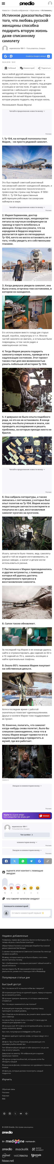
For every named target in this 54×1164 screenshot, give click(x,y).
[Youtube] (21, 1113)
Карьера (5, 1096)
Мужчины (34, 10)
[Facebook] (10, 1113)
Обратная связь (8, 1089)
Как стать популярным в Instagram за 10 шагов (21, 1032)
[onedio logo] (25, 1132)
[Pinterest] (26, 1113)
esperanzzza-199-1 (27, 48)
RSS (3, 1099)
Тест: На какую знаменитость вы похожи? (19, 1004)
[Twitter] (15, 1113)
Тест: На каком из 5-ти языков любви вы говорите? (23, 988)
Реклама (5, 1092)
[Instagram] (4, 1113)
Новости (6, 10)
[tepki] (5, 888)
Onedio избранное (20, 10)
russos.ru (5, 780)
